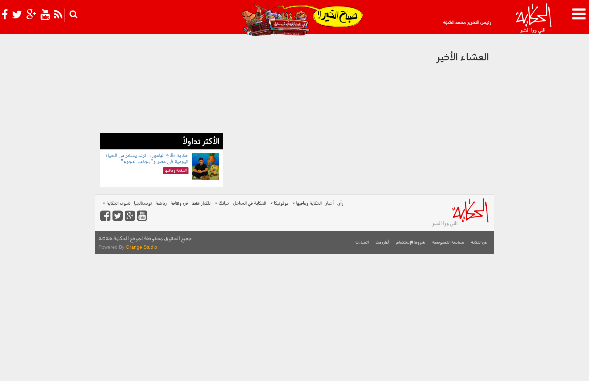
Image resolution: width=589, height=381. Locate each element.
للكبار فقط (201, 203)
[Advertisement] (161, 85)
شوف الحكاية (118, 203)
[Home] (533, 19)
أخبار (329, 203)
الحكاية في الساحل (249, 203)
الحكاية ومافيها (308, 203)
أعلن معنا (382, 243)
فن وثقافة (179, 203)
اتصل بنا (362, 243)
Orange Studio (141, 247)
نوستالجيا (143, 203)
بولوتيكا (280, 203)
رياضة (161, 203)
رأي (340, 203)
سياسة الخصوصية (448, 243)
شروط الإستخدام (410, 243)
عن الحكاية (479, 243)
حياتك (223, 203)
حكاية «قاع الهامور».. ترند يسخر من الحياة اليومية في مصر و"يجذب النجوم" (146, 158)
